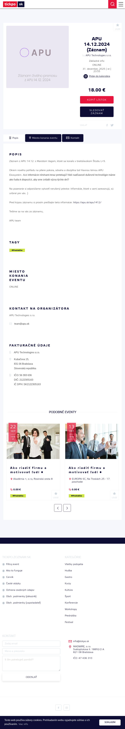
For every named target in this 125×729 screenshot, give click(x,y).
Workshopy (71, 609)
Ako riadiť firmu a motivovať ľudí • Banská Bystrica (87, 472)
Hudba (68, 571)
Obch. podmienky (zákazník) (21, 596)
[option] (33, 461)
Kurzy (68, 583)
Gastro (68, 577)
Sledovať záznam (96, 111)
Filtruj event (12, 564)
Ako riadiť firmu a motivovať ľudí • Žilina (28, 472)
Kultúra (69, 590)
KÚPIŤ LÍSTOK (97, 100)
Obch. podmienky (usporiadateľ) (23, 603)
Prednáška (17, 250)
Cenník (9, 577)
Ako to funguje (14, 571)
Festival (69, 622)
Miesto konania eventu (44, 138)
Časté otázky (13, 583)
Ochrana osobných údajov (20, 590)
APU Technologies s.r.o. (98, 55)
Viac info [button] (23, 724)
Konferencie (71, 603)
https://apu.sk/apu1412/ (87, 202)
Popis (15, 138)
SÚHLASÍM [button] (110, 722)
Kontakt (75, 138)
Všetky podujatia (74, 564)
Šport (68, 596)
